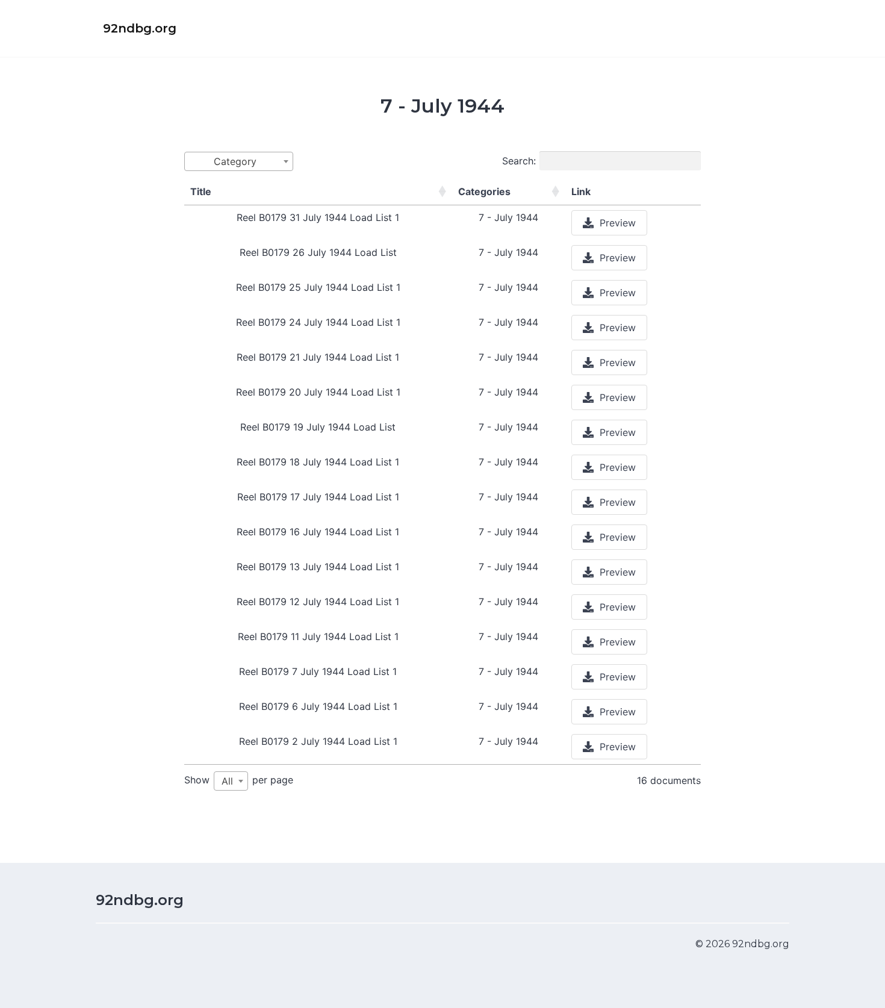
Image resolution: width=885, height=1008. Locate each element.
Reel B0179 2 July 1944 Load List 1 (318, 741)
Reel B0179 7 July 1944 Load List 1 (318, 671)
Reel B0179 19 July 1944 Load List (318, 427)
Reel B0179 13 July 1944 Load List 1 (318, 567)
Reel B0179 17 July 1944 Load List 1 (318, 497)
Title (200, 191)
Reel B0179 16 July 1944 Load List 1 (318, 532)
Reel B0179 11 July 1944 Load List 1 (318, 636)
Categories (484, 191)
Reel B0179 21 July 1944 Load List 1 (318, 357)
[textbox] (239, 161)
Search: (519, 161)
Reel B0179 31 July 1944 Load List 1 (318, 217)
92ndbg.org (140, 900)
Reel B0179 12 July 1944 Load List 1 (318, 602)
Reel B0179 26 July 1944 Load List (318, 252)
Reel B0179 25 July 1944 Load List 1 (318, 287)
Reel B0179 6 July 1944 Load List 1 (318, 706)
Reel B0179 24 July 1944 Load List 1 (318, 322)
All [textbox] (227, 781)
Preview (618, 223)
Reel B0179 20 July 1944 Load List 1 (318, 392)
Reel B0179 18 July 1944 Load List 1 (318, 462)
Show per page (238, 780)
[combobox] (238, 161)
